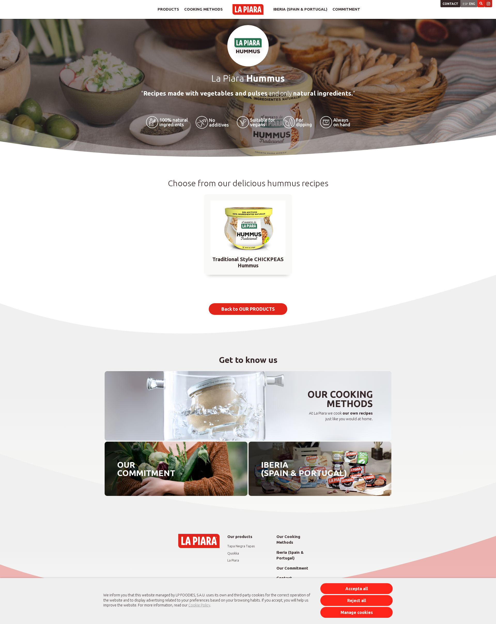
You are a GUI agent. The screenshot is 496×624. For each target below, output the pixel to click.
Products (168, 9)
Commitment (346, 9)
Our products (239, 536)
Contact (450, 3)
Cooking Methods (203, 9)
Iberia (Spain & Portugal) (300, 9)
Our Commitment (292, 568)
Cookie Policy (199, 605)
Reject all (356, 600)
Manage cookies (356, 612)
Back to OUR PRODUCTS (248, 308)
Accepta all (356, 588)
